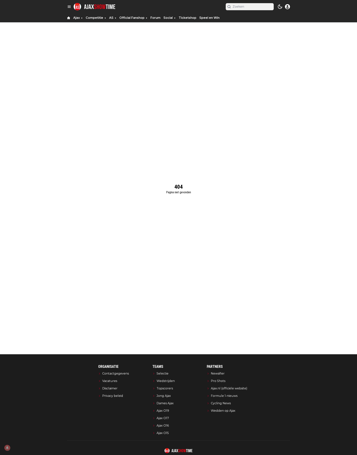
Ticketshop (187, 18)
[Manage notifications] (7, 448)
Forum (155, 18)
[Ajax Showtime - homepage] (94, 6)
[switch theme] (280, 6)
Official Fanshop (131, 18)
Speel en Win (209, 18)
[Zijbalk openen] (69, 6)
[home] (68, 18)
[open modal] (287, 6)
